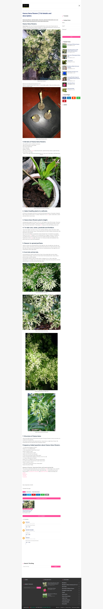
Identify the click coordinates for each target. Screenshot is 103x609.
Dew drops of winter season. (73, 44)
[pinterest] (64, 101)
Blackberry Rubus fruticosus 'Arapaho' (73, 67)
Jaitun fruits (70, 60)
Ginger (70, 592)
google (24, 472)
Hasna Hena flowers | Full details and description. (72, 50)
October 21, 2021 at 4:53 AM (30, 531)
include (32, 150)
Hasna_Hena (28, 491)
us (46, 470)
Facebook (25, 476)
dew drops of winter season (70, 588)
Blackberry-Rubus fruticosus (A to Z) (70, 584)
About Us (57, 607)
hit (48, 214)
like (41, 224)
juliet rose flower (70, 599)
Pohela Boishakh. (70, 88)
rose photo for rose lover (34, 471)
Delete (29, 526)
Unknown (28, 522)
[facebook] (64, 98)
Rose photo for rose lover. (72, 71)
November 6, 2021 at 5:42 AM (30, 538)
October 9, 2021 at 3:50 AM (30, 523)
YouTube (24, 475)
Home (24, 10)
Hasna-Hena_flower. (29, 10)
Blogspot (33, 607)
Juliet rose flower (44, 471)
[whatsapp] (78, 98)
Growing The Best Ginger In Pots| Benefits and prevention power (73, 78)
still (39, 85)
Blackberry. (25, 474)
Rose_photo (70, 603)
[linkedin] (69, 98)
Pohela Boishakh (70, 601)
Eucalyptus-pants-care (70, 590)
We (46, 468)
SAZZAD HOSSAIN (29, 529)
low (30, 235)
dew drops (70, 586)
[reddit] (74, 98)
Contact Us (62, 607)
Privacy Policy (68, 607)
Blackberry (70, 582)
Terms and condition (76, 607)
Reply (26, 526)
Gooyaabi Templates (46, 607)
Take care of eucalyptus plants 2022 (73, 56)
